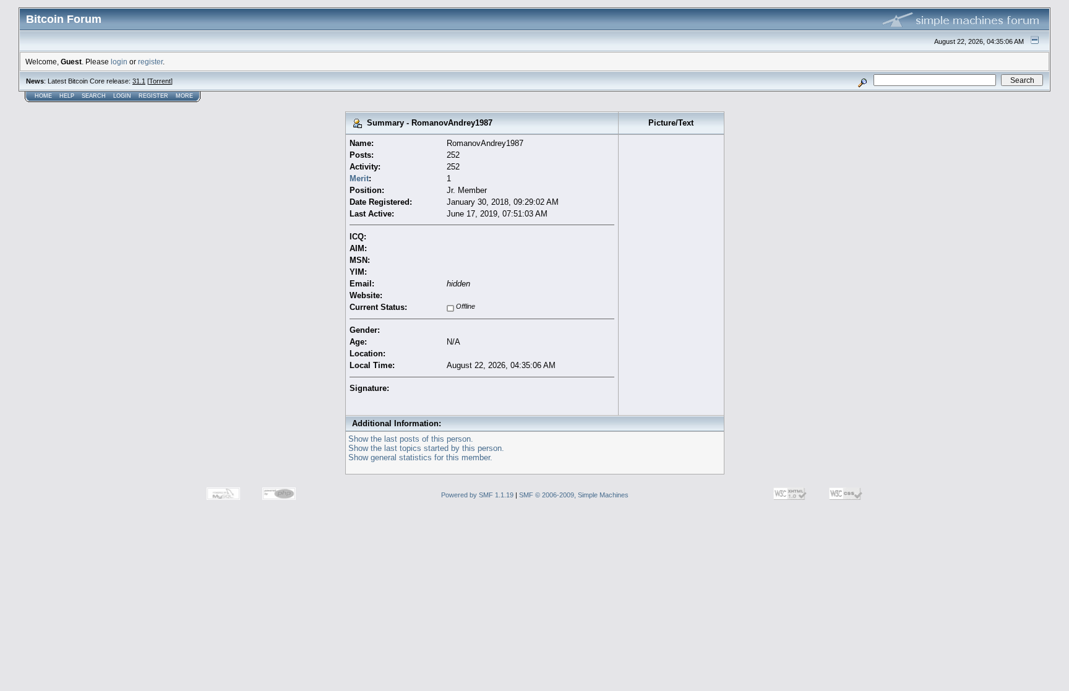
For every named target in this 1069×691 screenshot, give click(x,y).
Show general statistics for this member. (420, 457)
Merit (359, 178)
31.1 (138, 81)
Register (153, 96)
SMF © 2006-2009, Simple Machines (574, 495)
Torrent (160, 81)
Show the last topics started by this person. (426, 448)
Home (43, 96)
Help (66, 96)
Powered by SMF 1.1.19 (477, 495)
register (150, 62)
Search (94, 96)
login (119, 62)
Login (122, 96)
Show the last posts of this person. (410, 439)
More (184, 96)
